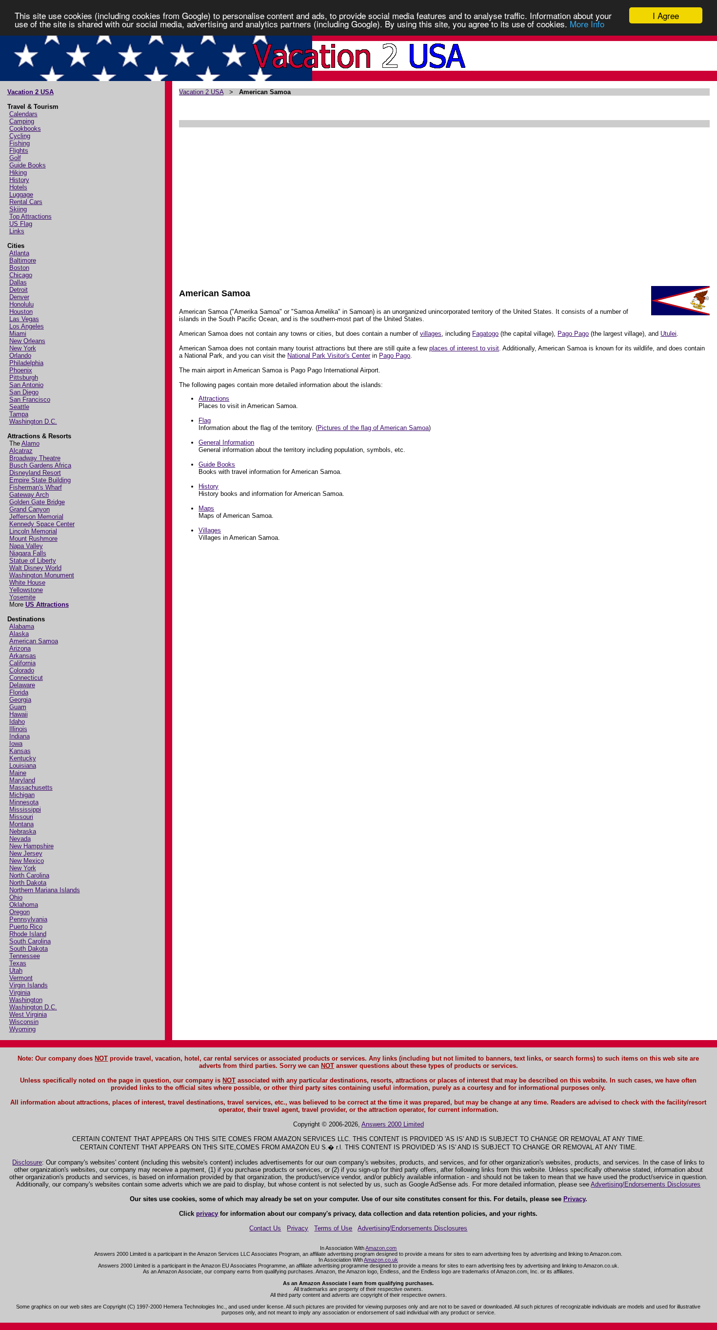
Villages (210, 530)
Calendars (23, 114)
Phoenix (20, 370)
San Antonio (26, 385)
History (19, 180)
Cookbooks (25, 128)
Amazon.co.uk (381, 1260)
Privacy (574, 1199)
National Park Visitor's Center (328, 355)
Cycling (19, 136)
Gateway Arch (29, 494)
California (22, 663)
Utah (15, 970)
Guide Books (27, 165)
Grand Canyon (29, 509)
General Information (226, 442)
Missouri (21, 816)
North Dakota (27, 882)
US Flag (20, 223)
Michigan (22, 794)
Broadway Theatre (34, 458)
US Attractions (47, 604)
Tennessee (24, 956)
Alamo (30, 443)
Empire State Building (40, 480)
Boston (19, 267)
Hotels (18, 187)
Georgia (20, 699)
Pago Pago (573, 333)
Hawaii (18, 714)
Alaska (19, 633)
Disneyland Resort (35, 472)
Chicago (20, 275)
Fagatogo (485, 333)
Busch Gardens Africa (40, 465)
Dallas (18, 282)
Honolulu (21, 304)
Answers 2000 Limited (392, 1124)
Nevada (20, 838)
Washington (25, 999)
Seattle (19, 406)
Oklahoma (23, 904)
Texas (17, 963)
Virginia (19, 992)
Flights (18, 150)
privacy (207, 1213)
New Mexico (26, 860)
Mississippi (25, 809)
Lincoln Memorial (33, 531)
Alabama (21, 626)
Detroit (18, 289)
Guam (17, 707)
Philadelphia (26, 363)
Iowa (15, 743)
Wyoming (22, 1029)
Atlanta (19, 253)
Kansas (20, 751)
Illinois (18, 729)
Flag (205, 420)
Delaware (22, 685)
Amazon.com (381, 1248)
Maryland (22, 780)
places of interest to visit (464, 348)
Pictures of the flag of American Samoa (373, 427)
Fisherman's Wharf (35, 487)
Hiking (18, 172)
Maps (206, 508)
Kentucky (22, 758)
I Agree (666, 15)
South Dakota (28, 948)
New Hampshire (31, 846)
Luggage (21, 194)
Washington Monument (41, 575)
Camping (21, 121)
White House (27, 582)
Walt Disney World (35, 568)
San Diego (24, 392)
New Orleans (27, 341)
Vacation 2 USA (30, 92)
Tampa (18, 414)
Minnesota (24, 802)
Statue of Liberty (32, 560)
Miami (17, 333)
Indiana (19, 736)
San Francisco (29, 399)
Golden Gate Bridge (37, 502)
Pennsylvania (28, 919)
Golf (15, 158)
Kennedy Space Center (42, 524)
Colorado (21, 670)
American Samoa (33, 641)
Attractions (214, 398)
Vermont (21, 978)
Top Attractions (30, 216)
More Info (587, 24)
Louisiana (22, 765)
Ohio (15, 897)
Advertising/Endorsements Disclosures (645, 1184)
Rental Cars (25, 201)
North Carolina (29, 875)
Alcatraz (21, 450)
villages (430, 333)
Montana (21, 824)
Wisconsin (24, 1021)
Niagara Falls (27, 553)
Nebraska (22, 831)
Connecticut (26, 677)
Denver (19, 297)
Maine (17, 773)
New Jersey (25, 853)
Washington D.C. (33, 421)
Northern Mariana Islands (44, 890)
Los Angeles (26, 326)
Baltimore (22, 260)
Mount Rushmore (33, 538)
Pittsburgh (23, 377)
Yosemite (22, 597)
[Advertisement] (444, 203)
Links (16, 231)
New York (22, 348)
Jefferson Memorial (36, 516)
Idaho (17, 721)
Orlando (20, 355)
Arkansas (22, 655)
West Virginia (28, 1014)
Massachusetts (31, 787)
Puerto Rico (25, 926)
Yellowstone (26, 589)
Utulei (668, 333)
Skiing (18, 209)
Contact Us (265, 1228)
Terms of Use (333, 1228)
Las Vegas (24, 319)
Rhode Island (27, 934)
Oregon (19, 912)
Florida (18, 692)
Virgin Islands (28, 985)
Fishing (19, 143)
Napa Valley (26, 546)
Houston (21, 311)
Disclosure (27, 1162)
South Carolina (30, 941)
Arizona (20, 648)
